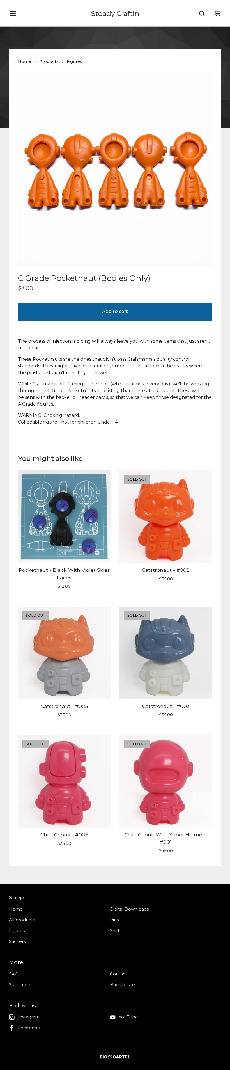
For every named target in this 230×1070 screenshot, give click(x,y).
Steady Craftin (115, 13)
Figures (74, 61)
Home (24, 61)
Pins (114, 919)
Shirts (115, 930)
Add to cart (115, 311)
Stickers (17, 941)
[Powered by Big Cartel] (115, 1057)
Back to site (122, 984)
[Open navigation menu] (13, 13)
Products (49, 61)
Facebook (29, 1027)
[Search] (202, 13)
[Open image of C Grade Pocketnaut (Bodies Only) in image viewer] (115, 168)
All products (22, 919)
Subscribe (19, 984)
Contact (118, 974)
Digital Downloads (129, 909)
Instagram (29, 1016)
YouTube (128, 1016)
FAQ (14, 974)
